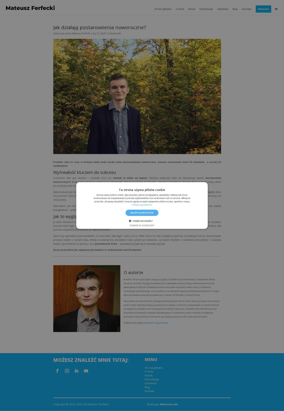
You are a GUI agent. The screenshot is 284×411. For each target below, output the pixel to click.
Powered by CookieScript (142, 225)
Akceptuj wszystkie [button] (141, 212)
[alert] (142, 205)
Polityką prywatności (142, 204)
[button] (142, 220)
